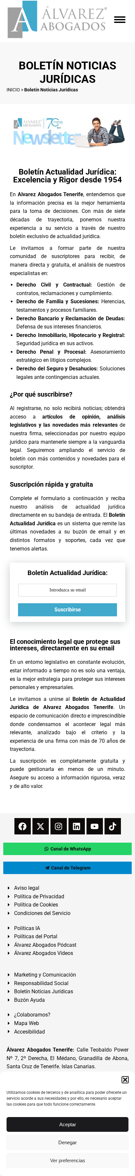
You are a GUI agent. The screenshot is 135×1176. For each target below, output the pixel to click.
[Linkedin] (76, 826)
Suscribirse (67, 610)
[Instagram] (58, 826)
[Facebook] (22, 826)
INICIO (13, 89)
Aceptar (67, 1124)
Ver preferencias (67, 1160)
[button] (125, 1079)
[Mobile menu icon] (119, 19)
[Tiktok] (113, 826)
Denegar (67, 1142)
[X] (40, 826)
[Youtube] (95, 826)
